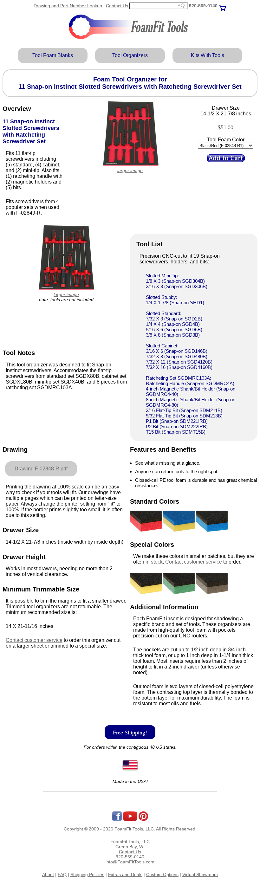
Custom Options (162, 874)
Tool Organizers (130, 55)
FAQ (62, 874)
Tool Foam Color (225, 139)
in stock (154, 562)
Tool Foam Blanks (52, 55)
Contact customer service (34, 640)
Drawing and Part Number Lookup (68, 5)
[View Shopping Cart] (222, 5)
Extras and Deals (125, 874)
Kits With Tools (207, 55)
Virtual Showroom (200, 874)
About (48, 874)
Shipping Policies (87, 874)
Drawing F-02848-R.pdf (41, 468)
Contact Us (117, 5)
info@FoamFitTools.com (130, 861)
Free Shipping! (130, 732)
